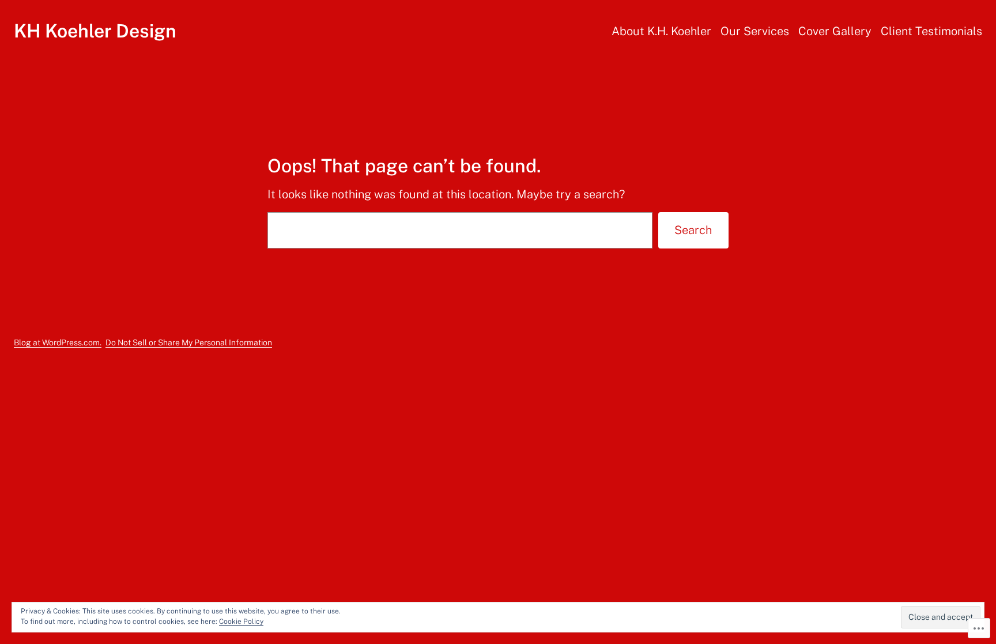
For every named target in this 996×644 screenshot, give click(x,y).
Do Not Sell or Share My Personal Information (188, 342)
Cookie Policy (241, 621)
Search (693, 230)
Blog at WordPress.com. (57, 342)
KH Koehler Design (95, 31)
